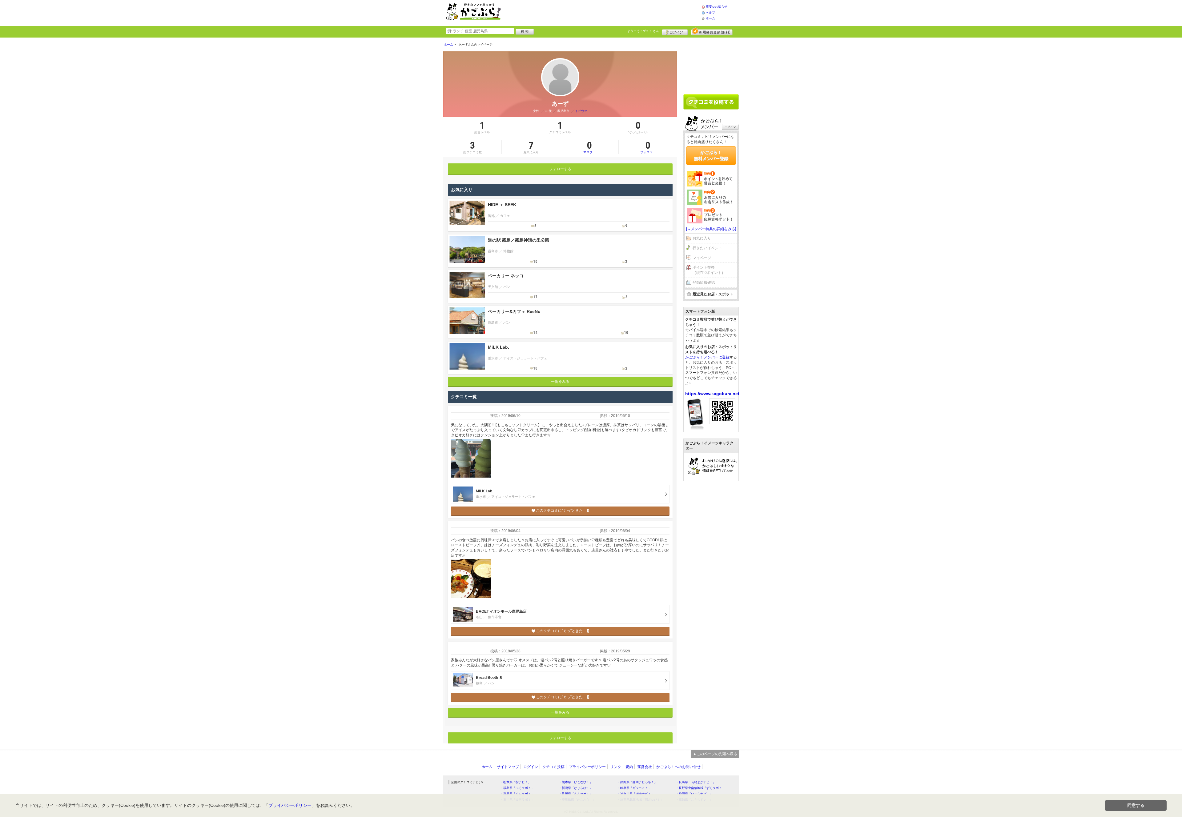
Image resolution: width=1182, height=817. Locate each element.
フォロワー (648, 147)
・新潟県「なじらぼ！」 (576, 788)
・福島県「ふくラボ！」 (517, 788)
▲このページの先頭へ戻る (715, 754)
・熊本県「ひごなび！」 (576, 782)
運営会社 (644, 767)
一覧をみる (560, 381)
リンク (615, 767)
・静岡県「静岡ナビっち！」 (637, 782)
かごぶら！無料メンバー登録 (711, 155)
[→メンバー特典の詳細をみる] (711, 229)
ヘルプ (710, 12)
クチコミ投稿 (553, 767)
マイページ (702, 258)
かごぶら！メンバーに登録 (707, 357)
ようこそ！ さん (643, 31)
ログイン (675, 31)
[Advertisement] (608, 12)
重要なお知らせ (716, 6)
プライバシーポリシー (587, 767)
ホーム (710, 18)
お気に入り (702, 238)
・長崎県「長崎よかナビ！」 (696, 782)
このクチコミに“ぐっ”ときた (562, 511)
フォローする (560, 169)
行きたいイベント (707, 248)
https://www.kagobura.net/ (713, 393)
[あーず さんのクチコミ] (471, 458)
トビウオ (581, 111)
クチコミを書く (711, 102)
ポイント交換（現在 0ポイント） (709, 270)
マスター (589, 147)
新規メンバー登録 (712, 31)
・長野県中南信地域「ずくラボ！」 (700, 788)
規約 (629, 767)
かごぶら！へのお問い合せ (678, 767)
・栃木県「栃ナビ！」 (515, 782)
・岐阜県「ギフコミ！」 (634, 788)
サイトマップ (508, 767)
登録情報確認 (704, 282)
